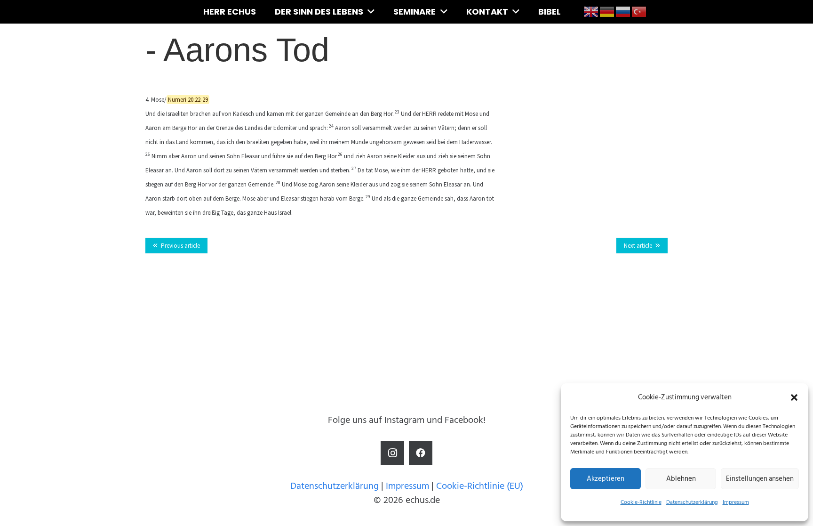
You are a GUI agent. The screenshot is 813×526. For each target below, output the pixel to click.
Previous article (180, 246)
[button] (794, 397)
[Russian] (623, 11)
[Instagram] (392, 453)
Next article (638, 246)
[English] (591, 11)
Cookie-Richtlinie (641, 502)
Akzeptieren (605, 479)
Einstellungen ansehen (760, 479)
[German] (607, 11)
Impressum (736, 502)
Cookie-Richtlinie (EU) (479, 486)
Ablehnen (681, 479)
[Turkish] (639, 11)
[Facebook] (420, 453)
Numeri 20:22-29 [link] (188, 100)
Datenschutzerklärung (692, 502)
